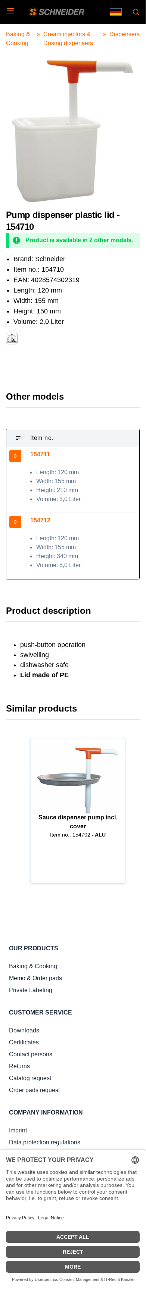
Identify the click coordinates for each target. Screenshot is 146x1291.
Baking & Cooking (33, 966)
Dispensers (124, 34)
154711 (40, 454)
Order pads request (34, 1090)
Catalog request (30, 1078)
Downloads (24, 1030)
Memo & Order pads (35, 978)
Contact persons (30, 1054)
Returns (19, 1066)
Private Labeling (30, 990)
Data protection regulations (44, 1142)
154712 (40, 520)
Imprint (18, 1130)
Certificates (24, 1042)
